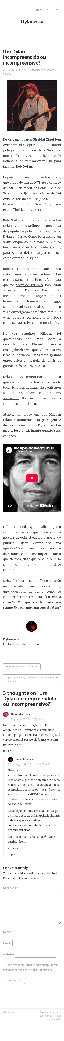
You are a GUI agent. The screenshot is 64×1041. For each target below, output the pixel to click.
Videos (7, 73)
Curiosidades (37, 70)
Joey (57, 301)
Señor (7, 307)
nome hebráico (44, 156)
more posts (16, 644)
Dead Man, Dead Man (31, 307)
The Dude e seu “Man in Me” (23, 666)
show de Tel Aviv (29, 285)
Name (8, 931)
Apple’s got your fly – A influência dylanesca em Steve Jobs (29, 679)
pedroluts (21, 759)
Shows (50, 70)
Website (8, 954)
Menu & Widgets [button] (49, 9)
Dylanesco (32, 21)
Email (7, 943)
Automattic (54, 1019)
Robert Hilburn (16, 269)
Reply (7, 750)
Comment (10, 888)
